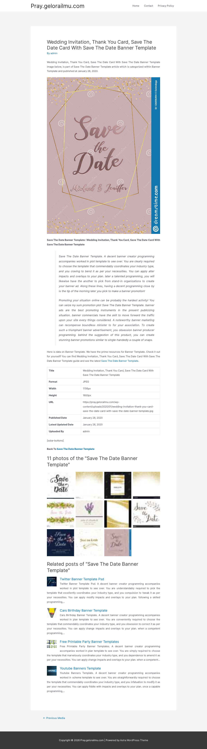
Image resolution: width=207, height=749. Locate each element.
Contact (148, 5)
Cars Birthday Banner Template (83, 610)
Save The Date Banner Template (119, 360)
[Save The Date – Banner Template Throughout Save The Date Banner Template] (60, 542)
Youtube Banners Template (80, 668)
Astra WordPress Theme (134, 740)
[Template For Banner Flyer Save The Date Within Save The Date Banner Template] (146, 485)
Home (135, 5)
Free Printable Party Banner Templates (89, 642)
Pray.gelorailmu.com (57, 5)
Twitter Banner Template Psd (82, 579)
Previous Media (54, 718)
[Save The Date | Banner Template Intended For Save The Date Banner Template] (89, 513)
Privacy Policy (166, 5)
